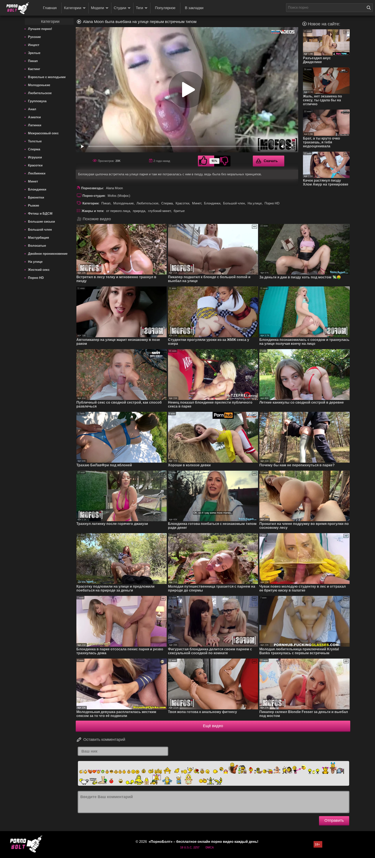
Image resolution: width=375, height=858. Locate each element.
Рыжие (33, 205)
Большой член (40, 229)
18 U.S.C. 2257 (189, 847)
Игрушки (35, 157)
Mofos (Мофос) (119, 195)
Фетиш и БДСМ (40, 213)
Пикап (33, 61)
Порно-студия (93, 195)
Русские (34, 37)
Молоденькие (39, 85)
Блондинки (37, 189)
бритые (179, 211)
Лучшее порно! (40, 29)
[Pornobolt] (17, 8)
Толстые (35, 141)
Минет (33, 181)
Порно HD (36, 277)
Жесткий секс (38, 269)
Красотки (35, 165)
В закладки (194, 8)
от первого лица (118, 211)
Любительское (40, 93)
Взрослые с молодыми (47, 77)
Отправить (334, 820)
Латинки (34, 125)
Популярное (165, 8)
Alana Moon (114, 188)
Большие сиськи (41, 221)
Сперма (34, 149)
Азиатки (34, 117)
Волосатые (37, 245)
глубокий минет (159, 211)
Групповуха (37, 101)
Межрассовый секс (43, 133)
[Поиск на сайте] (370, 8)
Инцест (33, 45)
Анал (32, 109)
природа (139, 211)
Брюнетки (36, 197)
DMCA (210, 847)
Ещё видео (213, 726)
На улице (35, 261)
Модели (97, 8)
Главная (50, 8)
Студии (120, 8)
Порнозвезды (92, 188)
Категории (72, 8)
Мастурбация (38, 237)
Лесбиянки (36, 173)
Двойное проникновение (47, 253)
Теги (139, 8)
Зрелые (34, 53)
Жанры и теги (92, 211)
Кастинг (34, 69)
